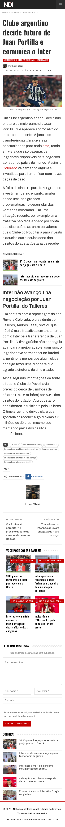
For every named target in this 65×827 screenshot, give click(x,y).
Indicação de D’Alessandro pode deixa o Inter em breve (37, 780)
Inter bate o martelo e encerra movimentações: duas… (36, 767)
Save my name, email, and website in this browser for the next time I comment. (31, 714)
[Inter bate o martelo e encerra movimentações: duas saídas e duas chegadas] (18, 604)
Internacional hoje (49, 449)
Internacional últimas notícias (16, 453)
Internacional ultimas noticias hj (17, 462)
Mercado (42, 60)
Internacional (51, 445)
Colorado (10, 168)
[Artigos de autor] (32, 492)
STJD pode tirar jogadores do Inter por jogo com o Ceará (40, 263)
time (46, 146)
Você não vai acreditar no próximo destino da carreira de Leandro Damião (18, 531)
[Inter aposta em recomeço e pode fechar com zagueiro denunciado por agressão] (10, 280)
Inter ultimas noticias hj (32, 445)
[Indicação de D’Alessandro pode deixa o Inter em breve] (47, 604)
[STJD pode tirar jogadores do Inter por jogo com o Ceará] (10, 265)
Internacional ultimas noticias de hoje (20, 458)
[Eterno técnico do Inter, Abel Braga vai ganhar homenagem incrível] (9, 795)
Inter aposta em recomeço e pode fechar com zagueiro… (40, 278)
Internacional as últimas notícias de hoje (21, 449)
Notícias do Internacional (19, 60)
